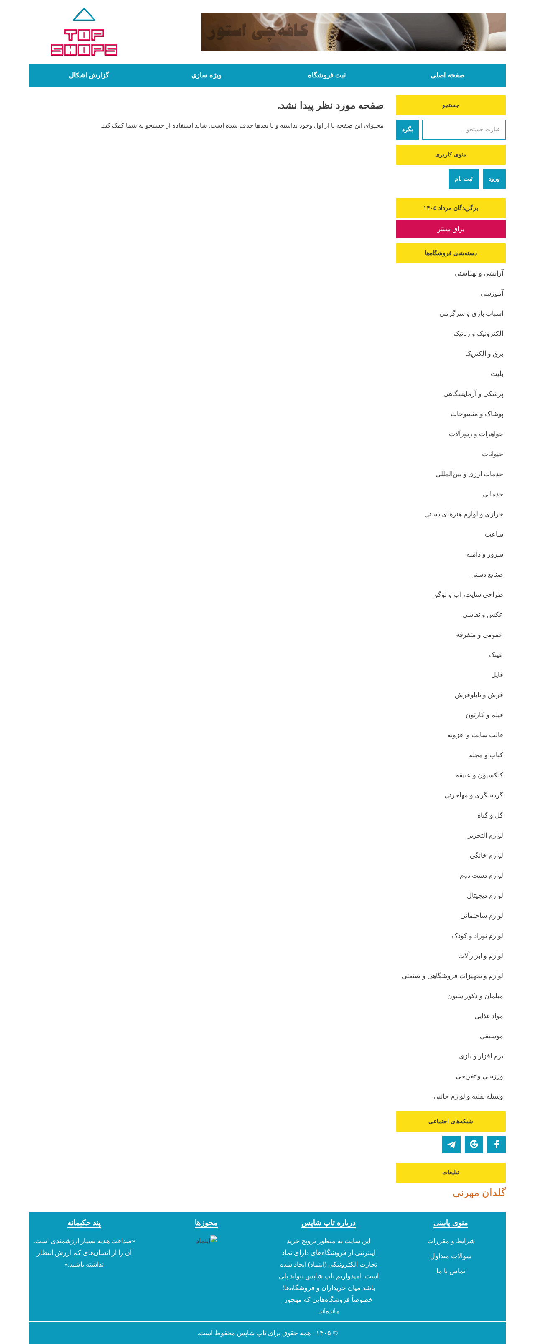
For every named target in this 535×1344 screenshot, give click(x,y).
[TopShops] (84, 33)
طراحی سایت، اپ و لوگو (469, 594)
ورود (494, 179)
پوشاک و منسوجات (477, 413)
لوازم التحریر (485, 835)
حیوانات (492, 453)
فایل (497, 674)
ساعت (494, 534)
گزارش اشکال (89, 75)
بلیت (497, 373)
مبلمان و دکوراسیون (475, 995)
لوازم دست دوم (481, 875)
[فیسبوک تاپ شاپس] (496, 1144)
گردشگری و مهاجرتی (473, 795)
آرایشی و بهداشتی (478, 273)
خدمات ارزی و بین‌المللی (469, 474)
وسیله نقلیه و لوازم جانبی (468, 1096)
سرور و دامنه (484, 554)
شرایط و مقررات (451, 1240)
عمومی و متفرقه (479, 634)
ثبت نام (464, 179)
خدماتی (493, 494)
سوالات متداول (450, 1256)
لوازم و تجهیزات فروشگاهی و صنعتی (452, 975)
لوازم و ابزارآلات (480, 955)
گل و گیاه (490, 815)
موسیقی (491, 1036)
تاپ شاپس (251, 1332)
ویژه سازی (206, 75)
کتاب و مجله (486, 755)
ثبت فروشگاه (327, 75)
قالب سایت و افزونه (475, 734)
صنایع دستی (486, 574)
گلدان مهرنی (479, 1192)
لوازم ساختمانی (481, 915)
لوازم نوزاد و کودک (477, 935)
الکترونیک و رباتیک (478, 333)
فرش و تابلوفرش (479, 694)
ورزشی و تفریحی (479, 1076)
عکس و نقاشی (482, 614)
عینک (496, 654)
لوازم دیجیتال (485, 895)
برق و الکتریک (484, 353)
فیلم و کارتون (484, 714)
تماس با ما (450, 1271)
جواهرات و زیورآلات (476, 433)
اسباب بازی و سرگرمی (471, 313)
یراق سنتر (450, 229)
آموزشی (491, 293)
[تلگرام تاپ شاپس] (451, 1144)
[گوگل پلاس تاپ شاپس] (474, 1144)
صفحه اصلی (448, 75)
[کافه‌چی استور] (329, 32)
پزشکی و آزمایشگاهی (473, 393)
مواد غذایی (488, 1015)
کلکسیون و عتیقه (479, 775)
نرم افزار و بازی (481, 1056)
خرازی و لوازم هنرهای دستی (463, 514)
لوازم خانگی (486, 855)
